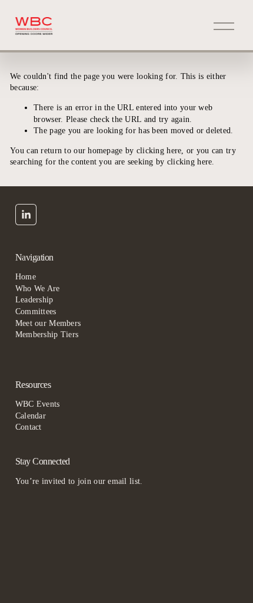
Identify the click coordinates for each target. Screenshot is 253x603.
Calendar (30, 415)
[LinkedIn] (25, 214)
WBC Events (37, 404)
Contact (28, 427)
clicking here (159, 150)
